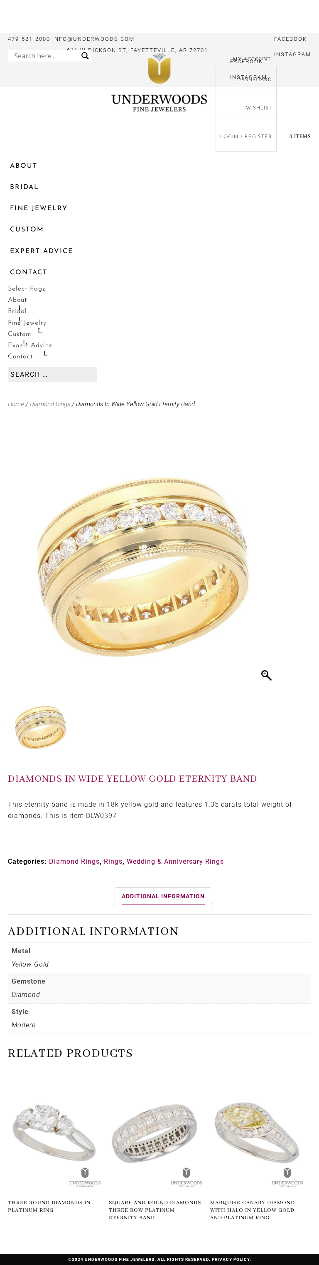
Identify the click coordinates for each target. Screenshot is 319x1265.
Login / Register (246, 136)
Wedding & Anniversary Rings (175, 861)
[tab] (163, 896)
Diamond (26, 995)
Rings (113, 861)
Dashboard (254, 79)
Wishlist (259, 108)
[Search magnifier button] (85, 56)
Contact (28, 272)
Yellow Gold (30, 964)
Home (16, 404)
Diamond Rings (50, 404)
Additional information (163, 896)
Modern (24, 1025)
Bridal (24, 187)
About (23, 166)
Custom (27, 229)
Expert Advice (41, 251)
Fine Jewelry (39, 208)
